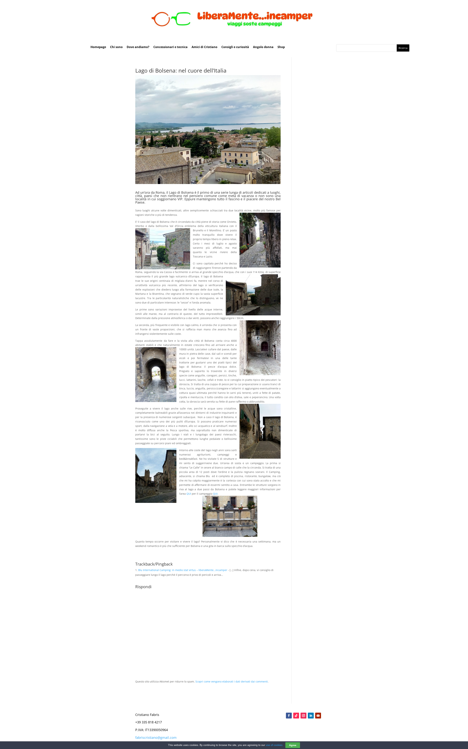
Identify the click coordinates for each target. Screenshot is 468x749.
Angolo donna (263, 47)
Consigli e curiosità (235, 47)
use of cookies (274, 745)
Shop (281, 47)
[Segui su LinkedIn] (311, 715)
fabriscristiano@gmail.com (156, 737)
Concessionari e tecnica (170, 47)
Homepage (98, 47)
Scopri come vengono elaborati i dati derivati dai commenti (231, 681)
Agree (292, 745)
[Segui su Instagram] (303, 715)
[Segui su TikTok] (296, 715)
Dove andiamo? (138, 47)
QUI (188, 493)
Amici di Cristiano (204, 47)
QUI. (215, 493)
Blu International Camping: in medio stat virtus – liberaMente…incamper (182, 570)
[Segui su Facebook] (289, 715)
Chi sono (116, 47)
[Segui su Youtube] (318, 715)
